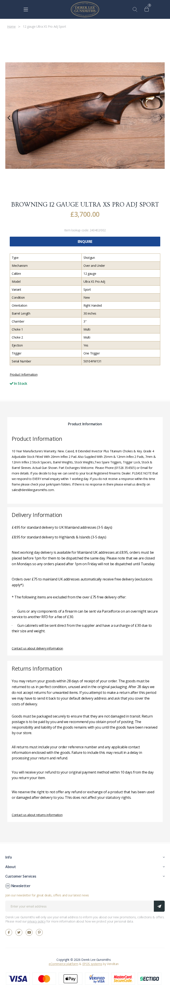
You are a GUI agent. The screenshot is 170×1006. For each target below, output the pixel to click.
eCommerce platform (63, 964)
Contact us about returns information (37, 815)
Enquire (85, 241)
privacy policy (36, 921)
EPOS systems (92, 964)
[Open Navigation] (26, 9)
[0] (148, 9)
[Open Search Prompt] (135, 9)
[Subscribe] (159, 906)
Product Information (23, 374)
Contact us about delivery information (37, 648)
